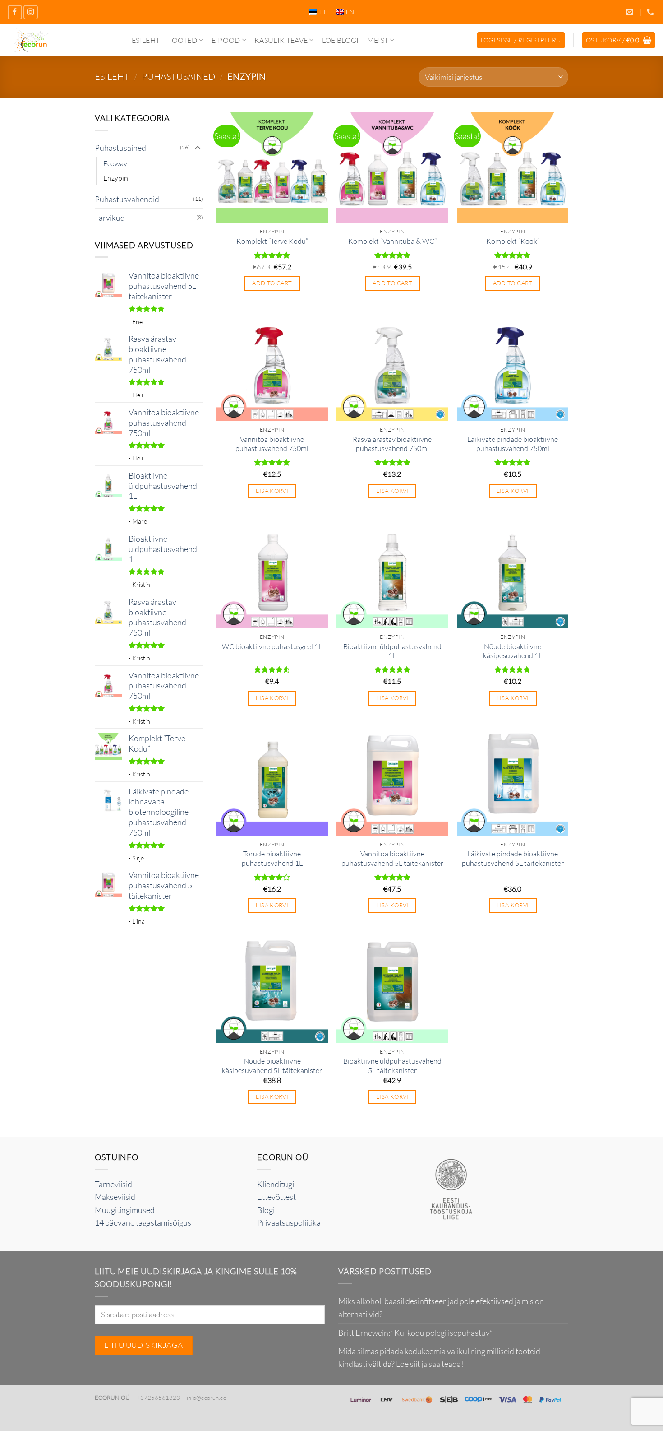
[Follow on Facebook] (15, 12)
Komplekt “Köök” (512, 241)
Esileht (146, 40)
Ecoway (115, 163)
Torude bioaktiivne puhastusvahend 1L (272, 858)
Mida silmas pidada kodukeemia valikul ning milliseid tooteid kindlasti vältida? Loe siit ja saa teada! (439, 1357)
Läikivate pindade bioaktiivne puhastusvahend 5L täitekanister (513, 858)
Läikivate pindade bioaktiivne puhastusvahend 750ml (512, 444)
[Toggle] (197, 148)
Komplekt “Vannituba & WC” (392, 241)
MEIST (378, 40)
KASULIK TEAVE (281, 40)
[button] (521, 40)
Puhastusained (178, 76)
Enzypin (115, 177)
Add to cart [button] (272, 283)
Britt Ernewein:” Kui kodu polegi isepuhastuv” (415, 1333)
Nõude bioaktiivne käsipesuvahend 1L (512, 651)
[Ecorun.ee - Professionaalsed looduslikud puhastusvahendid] (62, 40)
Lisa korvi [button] (272, 490)
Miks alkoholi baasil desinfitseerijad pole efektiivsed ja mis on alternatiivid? (441, 1307)
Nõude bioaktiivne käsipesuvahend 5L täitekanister (272, 1065)
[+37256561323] (651, 12)
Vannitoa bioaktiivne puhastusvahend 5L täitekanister (392, 858)
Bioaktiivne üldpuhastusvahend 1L (392, 651)
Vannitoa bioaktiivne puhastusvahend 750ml (271, 444)
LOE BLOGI (340, 40)
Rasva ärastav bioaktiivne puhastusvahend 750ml (392, 444)
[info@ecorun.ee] (630, 12)
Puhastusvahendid (127, 199)
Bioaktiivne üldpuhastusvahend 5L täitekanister (392, 1065)
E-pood (226, 40)
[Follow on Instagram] (30, 12)
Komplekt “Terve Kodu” (272, 241)
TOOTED (182, 40)
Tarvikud (110, 218)
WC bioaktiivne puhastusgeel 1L (272, 646)
